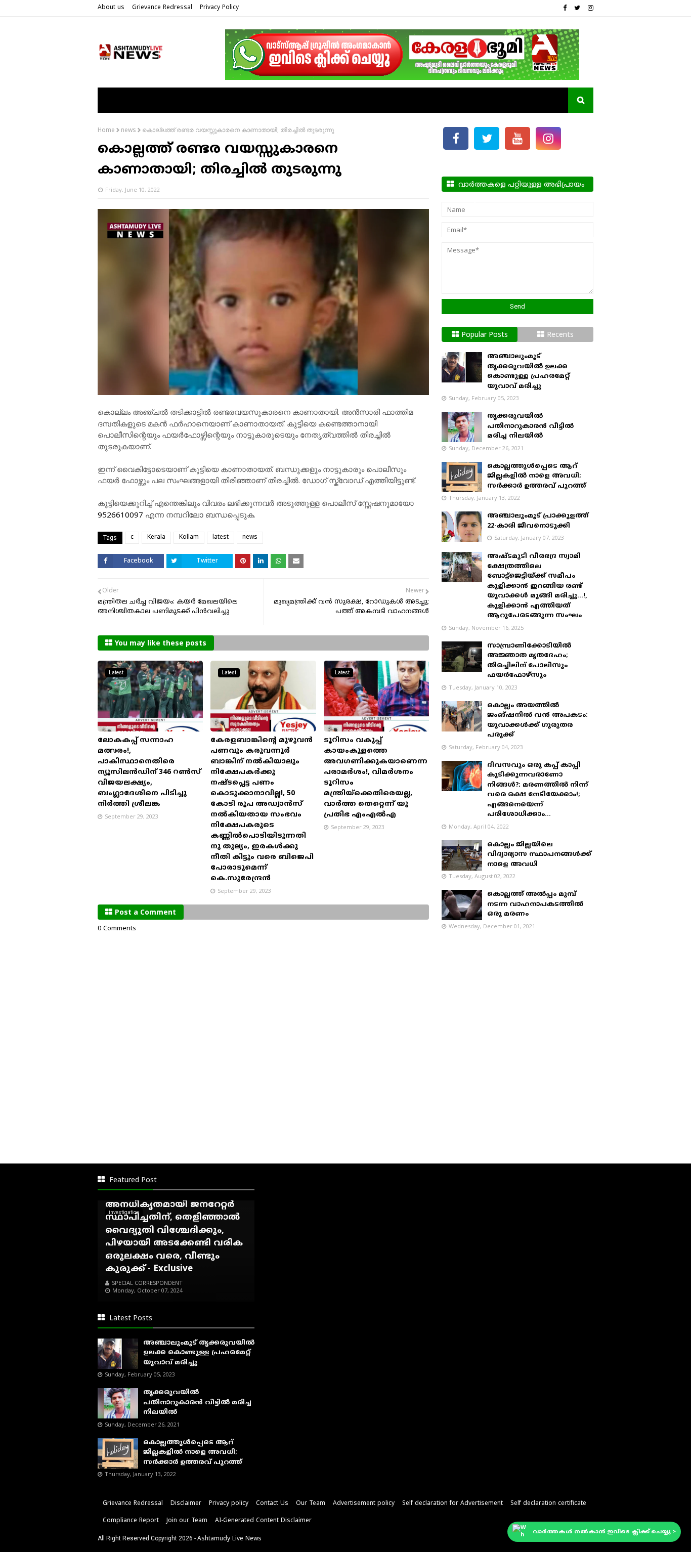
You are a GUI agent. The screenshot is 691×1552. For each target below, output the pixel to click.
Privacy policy (228, 1503)
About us (111, 8)
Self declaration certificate (548, 1503)
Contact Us (272, 1503)
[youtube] (517, 138)
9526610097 (120, 516)
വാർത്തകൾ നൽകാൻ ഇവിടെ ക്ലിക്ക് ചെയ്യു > (604, 1531)
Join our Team (186, 1521)
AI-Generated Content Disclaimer (263, 1521)
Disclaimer (185, 1503)
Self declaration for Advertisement (452, 1503)
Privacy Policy (219, 8)
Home (106, 131)
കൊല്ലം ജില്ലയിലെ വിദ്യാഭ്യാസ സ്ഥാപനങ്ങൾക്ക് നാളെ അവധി (539, 855)
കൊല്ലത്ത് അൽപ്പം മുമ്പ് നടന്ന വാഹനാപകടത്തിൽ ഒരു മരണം (535, 904)
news (128, 131)
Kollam (189, 537)
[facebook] (564, 8)
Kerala (156, 537)
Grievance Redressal (162, 8)
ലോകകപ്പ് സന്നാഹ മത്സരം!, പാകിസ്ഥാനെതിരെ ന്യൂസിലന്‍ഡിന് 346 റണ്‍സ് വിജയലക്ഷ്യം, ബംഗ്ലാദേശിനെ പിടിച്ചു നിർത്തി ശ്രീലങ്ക (149, 772)
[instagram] (589, 8)
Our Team (310, 1503)
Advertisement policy (364, 1503)
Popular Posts (484, 335)
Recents (560, 335)
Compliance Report (131, 1521)
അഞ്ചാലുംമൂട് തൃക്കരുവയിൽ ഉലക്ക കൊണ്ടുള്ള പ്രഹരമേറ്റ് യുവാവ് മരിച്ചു (198, 1353)
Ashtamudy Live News (229, 1539)
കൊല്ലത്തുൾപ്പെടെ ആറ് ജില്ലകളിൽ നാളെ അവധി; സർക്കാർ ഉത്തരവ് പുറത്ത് (536, 476)
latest (220, 537)
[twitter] (577, 8)
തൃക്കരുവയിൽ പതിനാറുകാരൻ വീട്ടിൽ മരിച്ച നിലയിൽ (530, 426)
